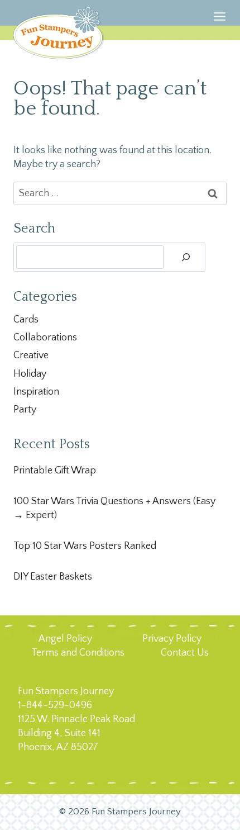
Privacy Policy (171, 638)
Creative (31, 355)
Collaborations (45, 337)
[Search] (186, 257)
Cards (26, 319)
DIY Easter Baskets (52, 576)
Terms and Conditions (77, 652)
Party (24, 409)
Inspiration (36, 391)
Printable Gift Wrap (54, 470)
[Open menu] (220, 30)
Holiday (29, 374)
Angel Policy (65, 638)
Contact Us (185, 652)
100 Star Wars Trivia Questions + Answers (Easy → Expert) (114, 508)
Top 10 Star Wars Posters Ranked (84, 546)
